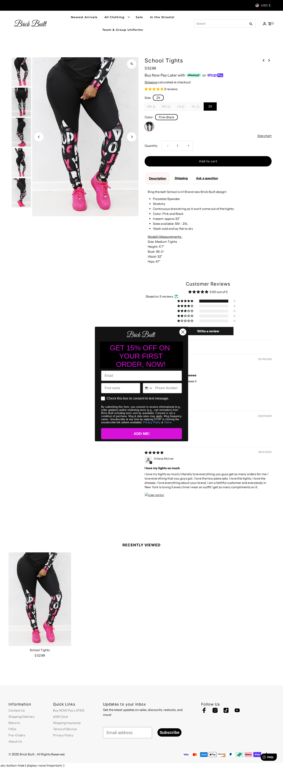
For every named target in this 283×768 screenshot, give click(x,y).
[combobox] (148, 388)
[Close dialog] (182, 332)
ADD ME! (142, 434)
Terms (168, 422)
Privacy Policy (152, 422)
